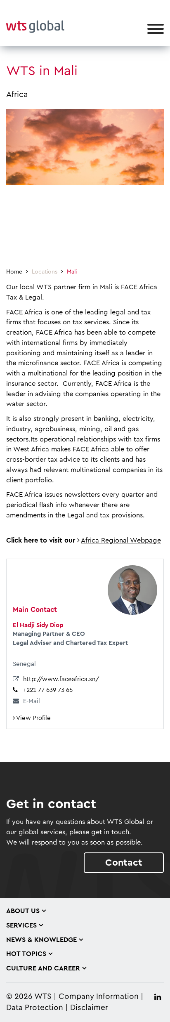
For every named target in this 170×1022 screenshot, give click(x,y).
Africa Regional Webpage (121, 540)
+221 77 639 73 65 (48, 690)
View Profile (33, 718)
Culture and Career (43, 968)
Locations (44, 272)
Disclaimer (89, 1008)
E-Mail (31, 701)
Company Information (99, 997)
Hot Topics (26, 954)
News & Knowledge (41, 940)
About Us (23, 911)
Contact (123, 862)
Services (21, 925)
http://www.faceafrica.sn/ (61, 679)
